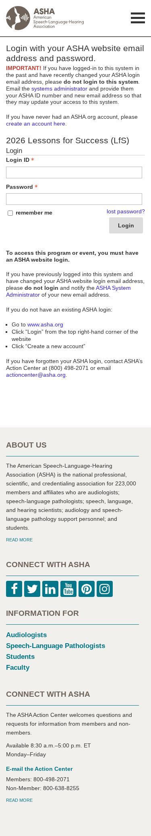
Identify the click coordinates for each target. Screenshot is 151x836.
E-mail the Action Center (39, 769)
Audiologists (26, 635)
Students (20, 657)
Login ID (17, 160)
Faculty (17, 667)
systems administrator (59, 88)
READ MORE (19, 539)
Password (19, 187)
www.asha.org (45, 324)
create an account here (35, 123)
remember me (34, 212)
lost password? (126, 211)
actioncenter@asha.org (36, 375)
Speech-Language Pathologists (55, 646)
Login (126, 225)
